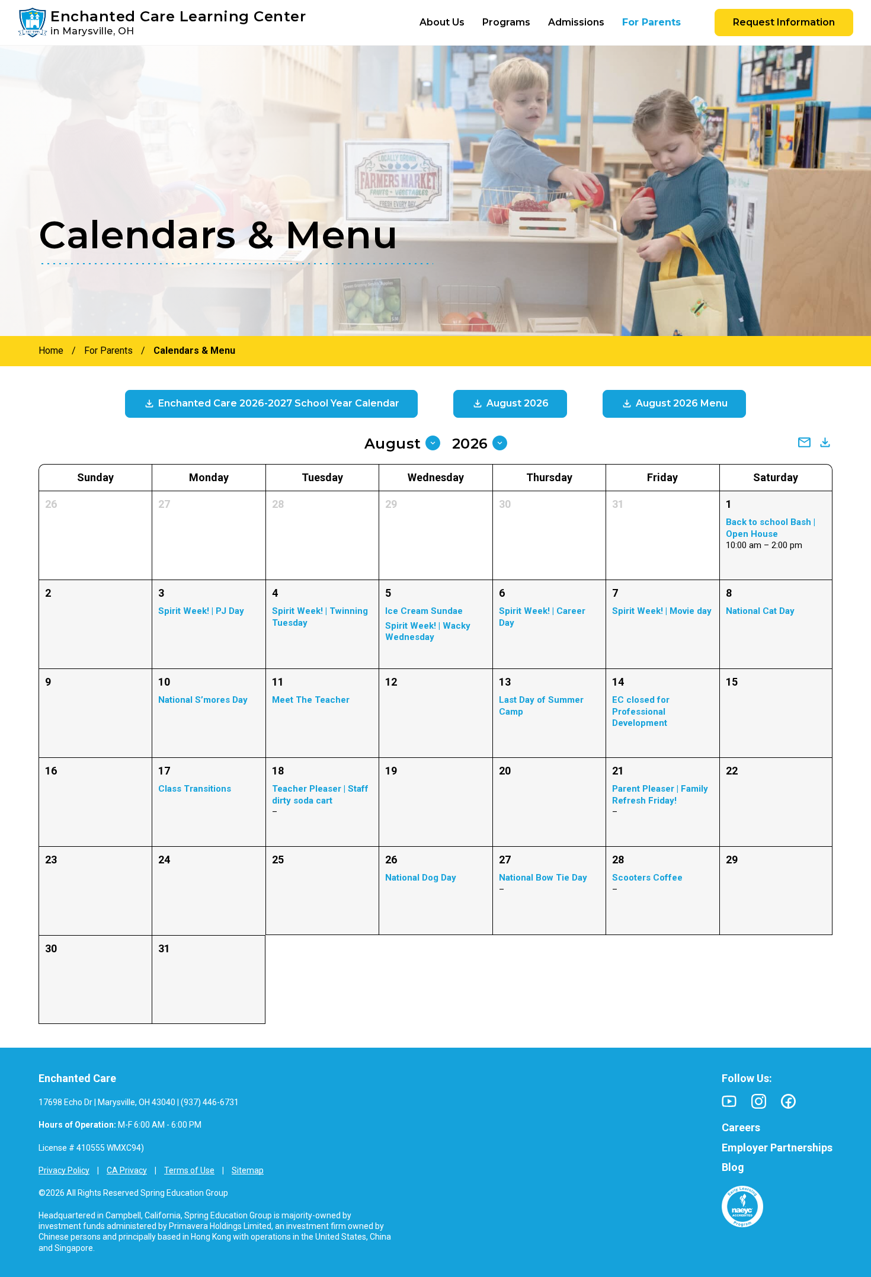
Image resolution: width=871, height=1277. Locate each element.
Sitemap (248, 1170)
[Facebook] (788, 1101)
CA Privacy (127, 1170)
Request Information (784, 22)
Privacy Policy (64, 1170)
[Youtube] (729, 1101)
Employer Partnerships (777, 1147)
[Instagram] (758, 1101)
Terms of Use (189, 1170)
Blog (733, 1167)
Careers (741, 1127)
